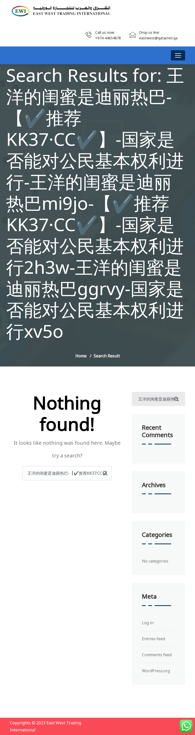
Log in (148, 623)
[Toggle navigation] (178, 55)
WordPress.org (156, 671)
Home (81, 356)
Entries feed (153, 639)
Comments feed (157, 655)
